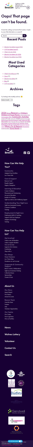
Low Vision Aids (9, 175)
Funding (28, 118)
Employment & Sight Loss (14, 213)
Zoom (21, 128)
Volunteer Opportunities (11, 309)
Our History (8, 294)
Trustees (7, 304)
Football (18, 118)
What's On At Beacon (10, 74)
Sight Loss (15, 123)
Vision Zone (27, 124)
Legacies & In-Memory (11, 247)
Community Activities (20, 116)
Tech (18, 123)
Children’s (24, 113)
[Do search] (25, 35)
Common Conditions (10, 207)
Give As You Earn (9, 244)
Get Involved (9, 238)
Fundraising (8, 249)
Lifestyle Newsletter (9, 79)
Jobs (6, 306)
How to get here (9, 316)
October (5, 123)
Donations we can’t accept (12, 261)
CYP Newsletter (8, 84)
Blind (19, 113)
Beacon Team (10, 300)
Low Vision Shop (9, 259)
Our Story (8, 290)
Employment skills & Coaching (13, 215)
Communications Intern (25, 115)
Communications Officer (6, 117)
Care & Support (11, 179)
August (9, 113)
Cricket (2, 118)
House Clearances (10, 257)
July (17, 121)
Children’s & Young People (10, 115)
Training (7, 209)
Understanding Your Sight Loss (16, 203)
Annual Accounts (9, 296)
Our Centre (9, 312)
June (19, 121)
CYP (6, 118)
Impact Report (8, 292)
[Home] (9, 8)
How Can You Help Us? (14, 232)
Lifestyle (22, 121)
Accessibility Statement (6, 443)
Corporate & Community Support (14, 265)
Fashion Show (13, 118)
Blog (5, 81)
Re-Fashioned (10, 123)
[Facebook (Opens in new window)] (25, 153)
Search (8, 354)
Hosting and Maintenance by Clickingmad (11, 445)
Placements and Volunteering (12, 193)
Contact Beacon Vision (17, 443)
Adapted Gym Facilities (11, 173)
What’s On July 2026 (10, 52)
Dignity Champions (10, 185)
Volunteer (10, 341)
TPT (9, 124)
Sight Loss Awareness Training (13, 270)
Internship (13, 121)
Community (9, 171)
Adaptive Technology (10, 219)
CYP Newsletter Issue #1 (11, 49)
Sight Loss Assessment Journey (13, 205)
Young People (14, 128)
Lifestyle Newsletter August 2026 (13, 47)
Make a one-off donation (12, 240)
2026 (3, 112)
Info (28, 120)
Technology (22, 123)
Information (4, 122)
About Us (9, 285)
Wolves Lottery (12, 334)
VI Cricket (14, 124)
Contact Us (10, 348)
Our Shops (9, 255)
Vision (18, 124)
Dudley (8, 118)
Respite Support (9, 183)
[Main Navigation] (28, 7)
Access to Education (10, 195)
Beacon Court (8, 181)
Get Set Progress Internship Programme (9, 120)
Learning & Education (13, 189)
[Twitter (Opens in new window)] (28, 153)
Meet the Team (9, 302)
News (6, 76)
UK (11, 124)
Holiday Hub (24, 120)
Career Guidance (9, 191)
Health (19, 120)
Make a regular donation (11, 242)
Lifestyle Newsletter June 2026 (12, 57)
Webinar (2, 126)
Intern (9, 121)
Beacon (14, 112)
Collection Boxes (9, 273)
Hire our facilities (9, 318)
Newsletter (27, 121)
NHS (2, 123)
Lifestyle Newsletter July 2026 (12, 54)
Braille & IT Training (10, 197)
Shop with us (8, 251)
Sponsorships (8, 275)
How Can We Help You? (14, 165)
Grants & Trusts (9, 277)
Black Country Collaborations (13, 268)
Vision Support (22, 124)
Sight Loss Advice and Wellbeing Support (16, 199)
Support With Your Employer (12, 217)
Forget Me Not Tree (23, 118)
